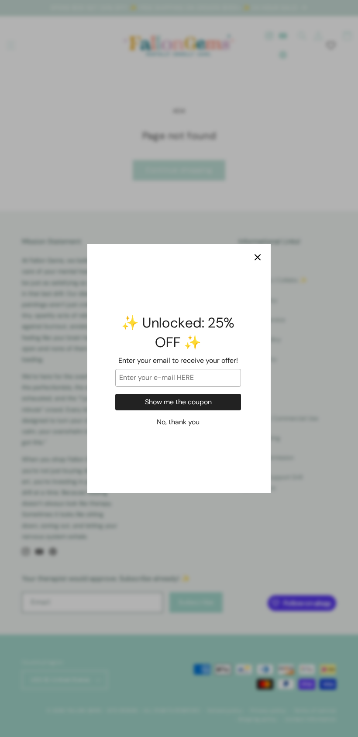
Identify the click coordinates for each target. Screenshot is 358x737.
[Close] (257, 257)
